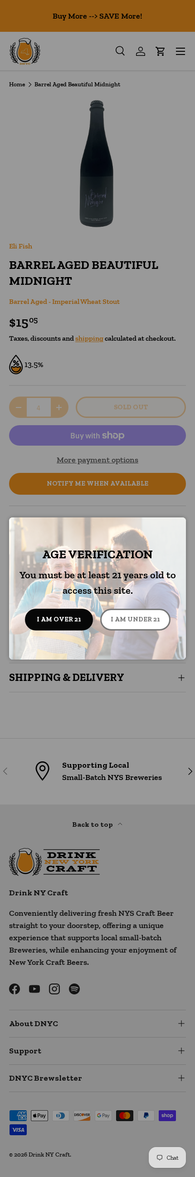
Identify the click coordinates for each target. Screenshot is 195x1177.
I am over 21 (59, 619)
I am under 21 (135, 619)
